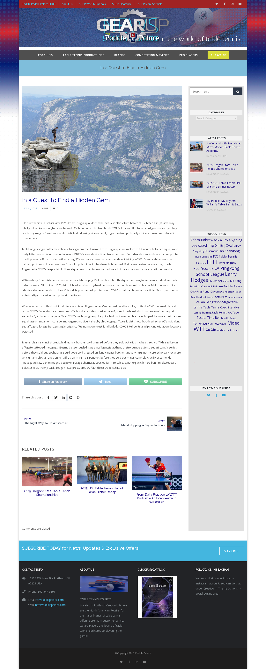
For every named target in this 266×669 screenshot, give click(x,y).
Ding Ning (198, 251)
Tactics (201, 318)
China (194, 245)
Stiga (226, 302)
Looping (225, 281)
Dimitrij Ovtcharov (227, 245)
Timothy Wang (228, 317)
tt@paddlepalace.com (50, 600)
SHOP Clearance (122, 4)
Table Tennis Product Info (84, 55)
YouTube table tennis (228, 330)
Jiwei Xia (224, 263)
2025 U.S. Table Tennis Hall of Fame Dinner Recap (101, 490)
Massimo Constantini (202, 286)
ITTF (212, 262)
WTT (199, 329)
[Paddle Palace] (133, 27)
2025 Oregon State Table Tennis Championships (47, 493)
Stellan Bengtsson (208, 302)
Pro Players (188, 55)
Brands (120, 55)
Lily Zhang (215, 281)
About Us (67, 4)
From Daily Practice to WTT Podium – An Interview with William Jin (157, 498)
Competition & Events (152, 55)
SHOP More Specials (150, 4)
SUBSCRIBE (218, 55)
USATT (224, 323)
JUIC (211, 269)
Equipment (211, 251)
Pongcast (229, 291)
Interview (201, 263)
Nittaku (218, 286)
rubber (238, 291)
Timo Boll (213, 317)
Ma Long (235, 281)
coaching (206, 245)
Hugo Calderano (203, 256)
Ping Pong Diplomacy (210, 291)
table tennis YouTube (225, 312)
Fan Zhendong (229, 251)
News (45, 208)
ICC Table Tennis (225, 256)
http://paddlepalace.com (50, 605)
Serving (211, 296)
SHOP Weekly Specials (92, 4)
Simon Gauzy (235, 296)
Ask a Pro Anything (228, 240)
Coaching (45, 55)
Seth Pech (221, 297)
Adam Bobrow (201, 240)
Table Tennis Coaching (217, 307)
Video (234, 323)
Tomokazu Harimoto (206, 323)
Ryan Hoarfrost (198, 296)
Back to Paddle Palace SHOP (38, 4)
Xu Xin (211, 329)
